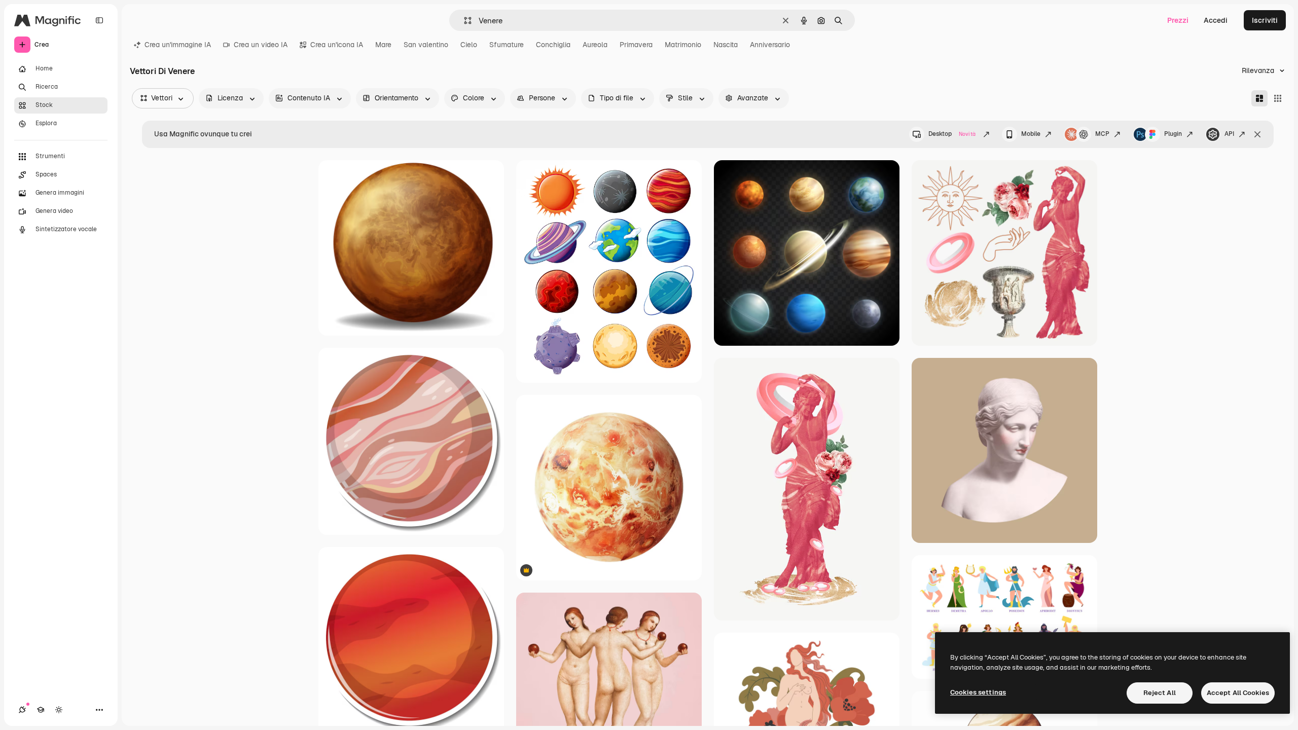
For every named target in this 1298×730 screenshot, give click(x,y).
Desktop (952, 134)
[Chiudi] (1257, 134)
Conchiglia (553, 44)
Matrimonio (683, 44)
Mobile (1030, 134)
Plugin (1173, 134)
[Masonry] (1259, 98)
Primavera (636, 44)
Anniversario (770, 44)
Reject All (1159, 692)
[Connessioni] (22, 710)
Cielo (468, 44)
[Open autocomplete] (464, 20)
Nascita (725, 44)
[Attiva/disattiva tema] (59, 710)
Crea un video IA (260, 44)
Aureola (595, 44)
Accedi (1216, 20)
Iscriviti (1265, 20)
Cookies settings (978, 692)
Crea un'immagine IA (178, 44)
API (1229, 134)
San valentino (426, 44)
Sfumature (506, 44)
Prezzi (1177, 20)
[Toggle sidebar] (99, 20)
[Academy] (40, 710)
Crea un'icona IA (336, 44)
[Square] (1278, 98)
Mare (383, 44)
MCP (1102, 134)
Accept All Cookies (1238, 692)
